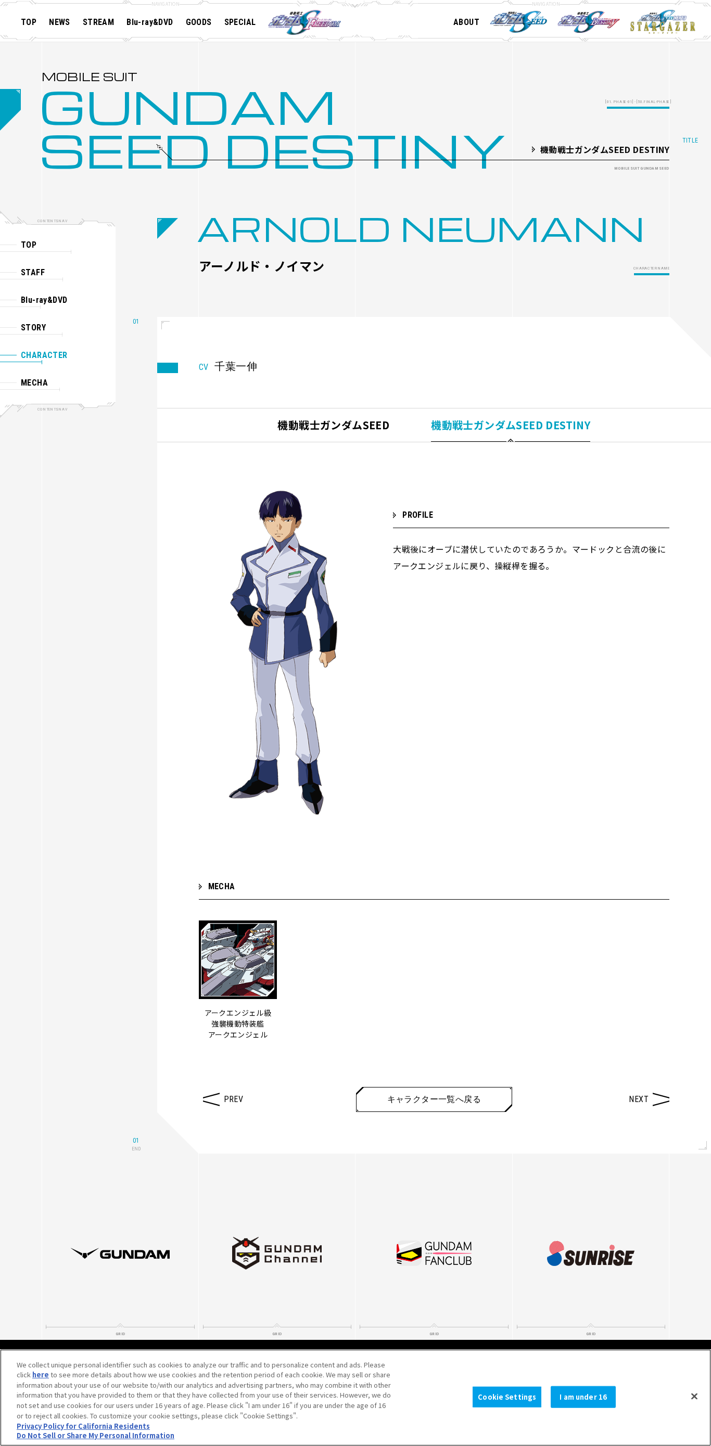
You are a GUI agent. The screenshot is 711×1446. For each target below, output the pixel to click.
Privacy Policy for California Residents (83, 1425)
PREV (234, 1099)
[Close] (694, 1396)
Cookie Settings (507, 1397)
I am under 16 (583, 1397)
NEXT (639, 1099)
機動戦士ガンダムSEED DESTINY (510, 424)
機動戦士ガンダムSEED (333, 424)
